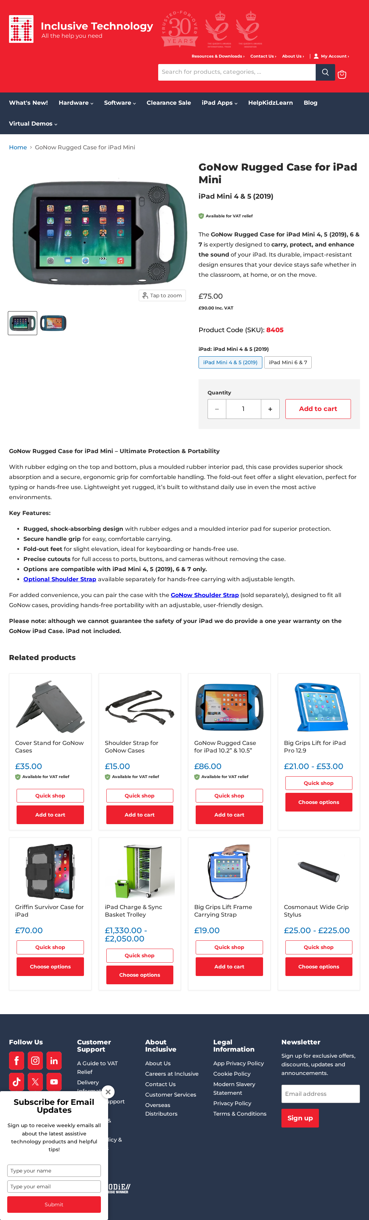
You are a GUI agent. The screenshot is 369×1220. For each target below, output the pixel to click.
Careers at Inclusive (172, 1073)
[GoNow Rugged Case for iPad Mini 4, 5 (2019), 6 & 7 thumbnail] (22, 323)
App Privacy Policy (238, 1063)
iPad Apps (218, 102)
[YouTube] (54, 1082)
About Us (292, 56)
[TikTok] (16, 1082)
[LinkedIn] (54, 1061)
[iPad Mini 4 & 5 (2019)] (231, 370)
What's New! (28, 102)
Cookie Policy (231, 1073)
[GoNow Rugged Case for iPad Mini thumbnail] (53, 323)
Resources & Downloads (217, 56)
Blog (310, 102)
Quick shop (50, 795)
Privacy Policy (232, 1103)
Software (118, 102)
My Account (334, 56)
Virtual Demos (31, 123)
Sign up (300, 1118)
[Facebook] (16, 1061)
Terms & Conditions (240, 1113)
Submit (54, 1204)
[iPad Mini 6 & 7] (289, 370)
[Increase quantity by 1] (270, 409)
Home (18, 147)
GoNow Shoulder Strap (205, 595)
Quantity (219, 393)
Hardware (74, 102)
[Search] (325, 72)
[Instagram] (35, 1061)
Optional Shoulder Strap (59, 579)
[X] (35, 1082)
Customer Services (170, 1094)
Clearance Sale (169, 102)
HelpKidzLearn (270, 102)
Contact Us (262, 56)
